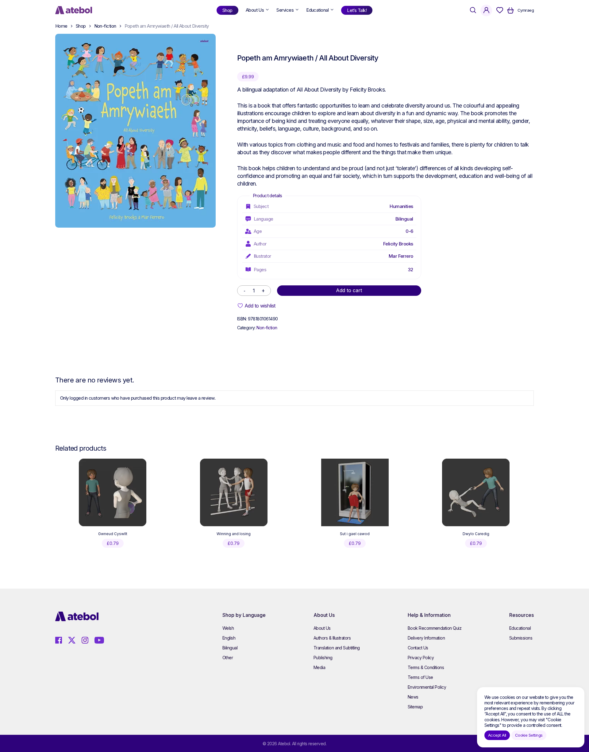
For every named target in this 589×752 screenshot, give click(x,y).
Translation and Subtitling (337, 647)
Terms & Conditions (426, 667)
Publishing (323, 657)
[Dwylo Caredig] (476, 492)
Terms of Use (420, 677)
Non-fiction (105, 26)
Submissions (520, 637)
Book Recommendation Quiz (434, 628)
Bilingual (404, 219)
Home (61, 26)
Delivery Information (426, 637)
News (413, 696)
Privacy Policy (421, 657)
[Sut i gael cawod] (355, 492)
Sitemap (415, 706)
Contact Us (418, 647)
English (228, 637)
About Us (322, 628)
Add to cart (349, 290)
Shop (81, 26)
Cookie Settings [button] (529, 735)
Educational (520, 628)
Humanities (401, 206)
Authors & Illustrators (332, 637)
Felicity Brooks (398, 244)
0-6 (409, 231)
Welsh (228, 628)
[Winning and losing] (234, 492)
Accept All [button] (497, 735)
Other (227, 657)
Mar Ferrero (401, 256)
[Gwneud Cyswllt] (112, 492)
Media (319, 667)
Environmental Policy (427, 687)
